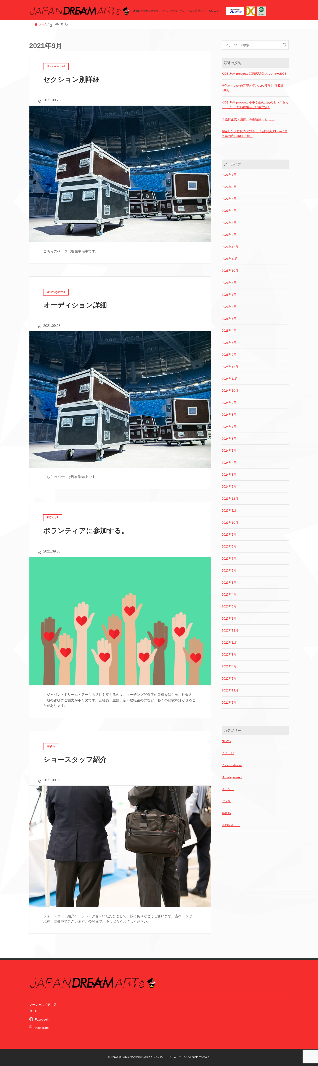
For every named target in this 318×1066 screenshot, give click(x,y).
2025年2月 (229, 354)
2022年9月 (229, 654)
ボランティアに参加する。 (85, 531)
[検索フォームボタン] (285, 45)
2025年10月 (230, 270)
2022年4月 (229, 666)
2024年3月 (229, 474)
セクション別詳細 (71, 79)
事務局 (226, 813)
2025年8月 (229, 282)
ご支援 (226, 801)
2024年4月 (229, 462)
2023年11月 (230, 510)
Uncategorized (232, 777)
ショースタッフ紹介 (75, 759)
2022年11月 (230, 642)
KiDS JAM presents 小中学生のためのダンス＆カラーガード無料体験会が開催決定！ (255, 105)
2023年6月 (229, 570)
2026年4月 (229, 210)
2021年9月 (229, 702)
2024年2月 (229, 486)
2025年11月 (230, 258)
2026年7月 (229, 174)
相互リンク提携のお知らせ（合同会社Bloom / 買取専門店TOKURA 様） (254, 133)
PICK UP (228, 753)
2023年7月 (229, 558)
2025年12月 (230, 247)
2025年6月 (229, 306)
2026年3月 (229, 223)
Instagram (40, 1027)
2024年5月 (229, 450)
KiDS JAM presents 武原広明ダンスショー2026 (254, 73)
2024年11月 (230, 378)
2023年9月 (229, 534)
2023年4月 (229, 594)
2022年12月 (230, 630)
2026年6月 (229, 187)
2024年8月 (229, 414)
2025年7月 (229, 294)
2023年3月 (229, 606)
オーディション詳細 (75, 305)
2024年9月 (229, 402)
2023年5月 (229, 582)
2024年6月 (229, 438)
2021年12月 (230, 690)
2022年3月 (229, 678)
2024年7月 (229, 426)
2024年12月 (230, 366)
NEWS (226, 741)
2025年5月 (229, 318)
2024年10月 (230, 390)
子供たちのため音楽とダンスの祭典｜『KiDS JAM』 (252, 88)
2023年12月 (230, 498)
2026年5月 (229, 198)
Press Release (232, 765)
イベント (228, 789)
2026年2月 (229, 234)
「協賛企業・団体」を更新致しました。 (249, 119)
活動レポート (231, 825)
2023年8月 (229, 546)
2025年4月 (229, 330)
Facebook (41, 1019)
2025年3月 (229, 342)
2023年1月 (229, 618)
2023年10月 (230, 522)
